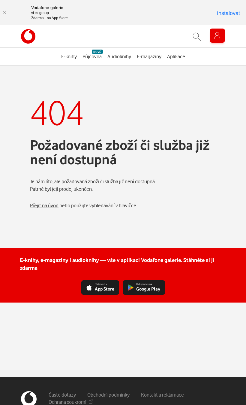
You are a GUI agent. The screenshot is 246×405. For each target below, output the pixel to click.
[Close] (4, 12)
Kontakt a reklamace (162, 394)
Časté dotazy (62, 394)
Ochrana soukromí (67, 402)
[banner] (28, 36)
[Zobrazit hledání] (197, 36)
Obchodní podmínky (108, 394)
